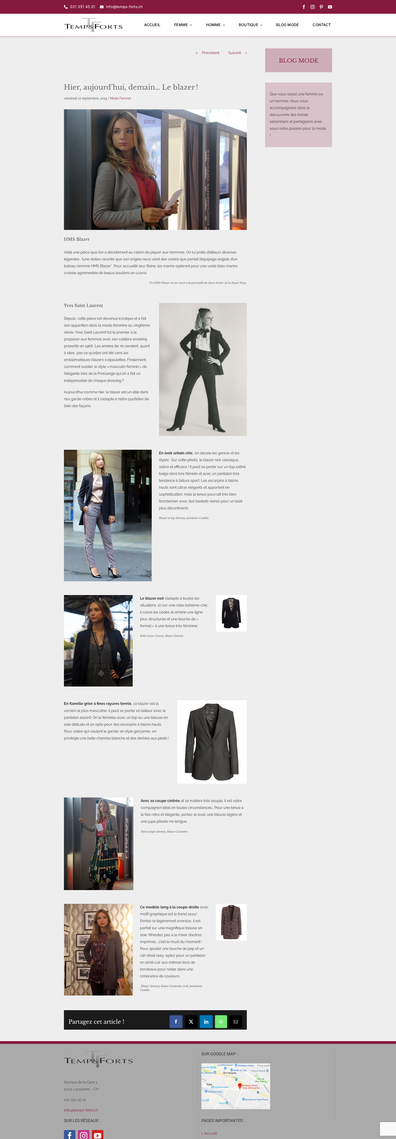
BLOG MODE (298, 60)
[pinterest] (321, 7)
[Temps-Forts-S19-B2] (108, 451)
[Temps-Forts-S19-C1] (98, 905)
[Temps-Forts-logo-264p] (93, 19)
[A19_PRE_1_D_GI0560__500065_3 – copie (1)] (231, 905)
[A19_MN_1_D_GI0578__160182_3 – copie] (212, 702)
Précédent (210, 53)
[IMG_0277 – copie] (98, 597)
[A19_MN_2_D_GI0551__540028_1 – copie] (231, 597)
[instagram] (313, 7)
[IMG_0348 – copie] (98, 799)
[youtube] (330, 7)
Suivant (234, 53)
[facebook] (304, 7)
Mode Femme (120, 98)
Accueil (210, 1133)
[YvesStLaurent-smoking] (203, 305)
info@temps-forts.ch (81, 1110)
